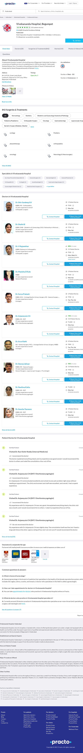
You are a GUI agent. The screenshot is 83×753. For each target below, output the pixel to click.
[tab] (6, 48)
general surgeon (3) (35, 178)
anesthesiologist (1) (37, 182)
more (23, 604)
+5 (50, 186)
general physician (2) (67, 178)
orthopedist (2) (9, 182)
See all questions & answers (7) (11, 609)
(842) (39, 49)
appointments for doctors (22, 591)
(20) (19, 49)
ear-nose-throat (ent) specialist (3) (14, 178)
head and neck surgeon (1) (34, 186)
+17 (20, 91)
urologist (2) (22, 182)
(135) (58, 49)
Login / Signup (73, 3)
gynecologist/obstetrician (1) (13, 186)
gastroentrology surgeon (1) (56, 182)
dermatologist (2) (51, 178)
